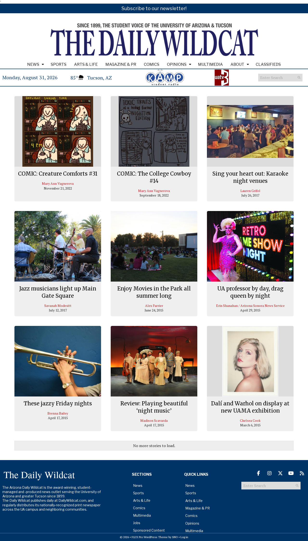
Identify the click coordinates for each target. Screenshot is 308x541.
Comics (151, 64)
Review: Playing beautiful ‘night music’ (154, 407)
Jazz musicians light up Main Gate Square (57, 292)
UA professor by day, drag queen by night (250, 292)
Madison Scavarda (154, 420)
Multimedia (210, 64)
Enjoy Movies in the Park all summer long (154, 292)
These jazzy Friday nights (58, 403)
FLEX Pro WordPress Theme (150, 537)
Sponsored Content (149, 530)
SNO (175, 537)
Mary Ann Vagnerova (58, 183)
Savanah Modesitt (57, 305)
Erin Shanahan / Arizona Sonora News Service (250, 305)
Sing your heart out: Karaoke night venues (250, 177)
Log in (184, 537)
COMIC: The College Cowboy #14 (154, 177)
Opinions (176, 64)
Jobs (136, 523)
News (33, 64)
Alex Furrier (154, 305)
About (237, 64)
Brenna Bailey (57, 413)
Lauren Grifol (250, 190)
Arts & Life (86, 64)
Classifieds (268, 64)
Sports (58, 64)
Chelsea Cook (250, 420)
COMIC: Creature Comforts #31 (57, 173)
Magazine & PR (120, 64)
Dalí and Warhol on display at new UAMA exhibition (250, 407)
